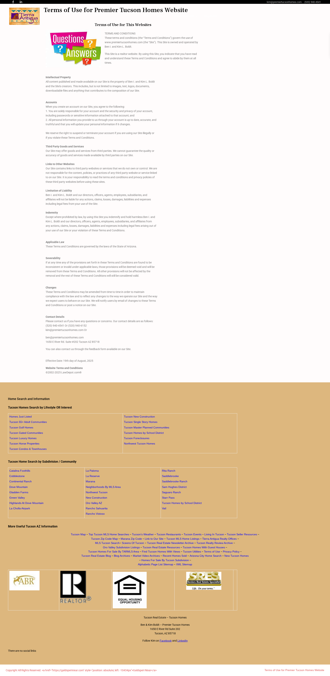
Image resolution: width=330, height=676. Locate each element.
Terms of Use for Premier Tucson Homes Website (294, 670)
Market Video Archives (146, 555)
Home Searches (184, 16)
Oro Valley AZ (94, 503)
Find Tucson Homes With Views (161, 551)
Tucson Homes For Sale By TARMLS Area (113, 551)
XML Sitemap (184, 564)
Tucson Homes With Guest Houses (204, 547)
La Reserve (93, 476)
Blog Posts (210, 16)
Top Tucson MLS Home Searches (109, 534)
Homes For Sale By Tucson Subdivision (165, 560)
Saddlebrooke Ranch (174, 481)
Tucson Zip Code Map (104, 538)
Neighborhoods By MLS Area (103, 486)
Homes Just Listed (20, 416)
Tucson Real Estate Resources (161, 547)
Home (147, 16)
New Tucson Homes (236, 555)
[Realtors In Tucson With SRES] (204, 581)
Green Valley (17, 497)
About (161, 16)
